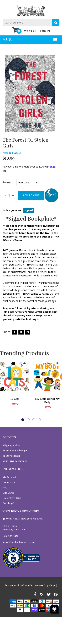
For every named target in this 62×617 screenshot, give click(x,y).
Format (8, 182)
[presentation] (3, 389)
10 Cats (14, 398)
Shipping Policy (11, 445)
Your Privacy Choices (15, 461)
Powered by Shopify (46, 585)
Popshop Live (10, 503)
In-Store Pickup (11, 455)
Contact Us (9, 482)
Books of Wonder (23, 585)
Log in (45, 31)
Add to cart (31, 195)
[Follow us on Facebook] (14, 332)
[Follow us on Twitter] (21, 332)
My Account (9, 477)
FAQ (5, 487)
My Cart (30, 31)
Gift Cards (8, 492)
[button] (22, 419)
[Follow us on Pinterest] (27, 332)
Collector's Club (12, 498)
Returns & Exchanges (15, 450)
